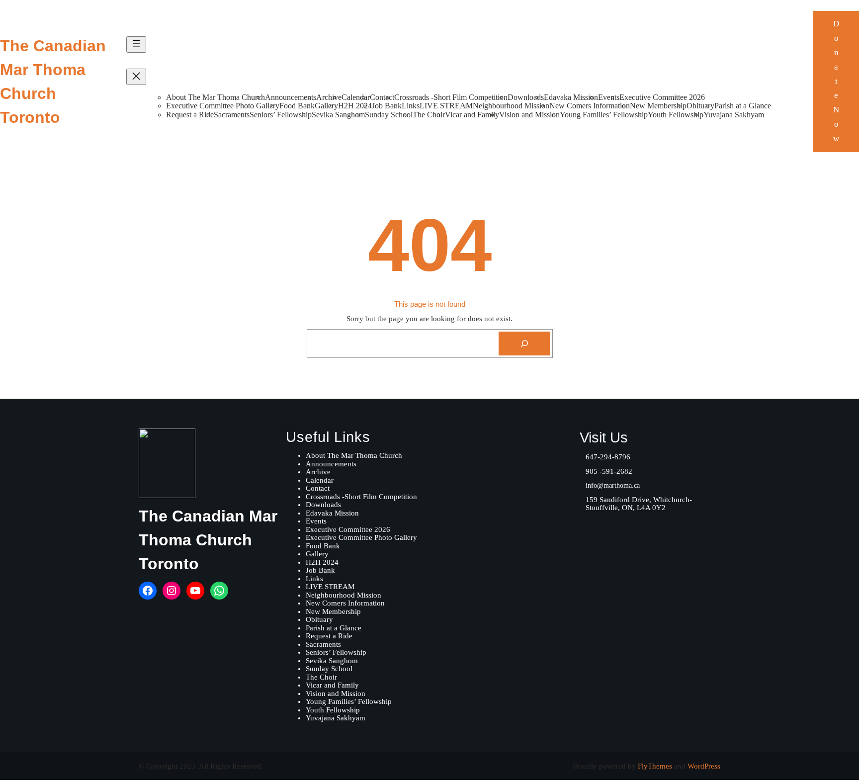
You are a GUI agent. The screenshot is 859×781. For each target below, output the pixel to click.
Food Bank (297, 105)
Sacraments (232, 114)
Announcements (290, 97)
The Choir (429, 114)
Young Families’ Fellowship (604, 114)
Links (411, 105)
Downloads (526, 97)
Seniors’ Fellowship (281, 114)
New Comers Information (589, 105)
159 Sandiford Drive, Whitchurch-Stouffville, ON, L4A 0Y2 (639, 504)
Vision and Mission (529, 114)
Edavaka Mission (571, 97)
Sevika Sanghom (338, 114)
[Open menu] (136, 44)
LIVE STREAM (446, 105)
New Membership (658, 105)
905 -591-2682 (609, 471)
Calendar (356, 97)
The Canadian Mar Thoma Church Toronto (208, 540)
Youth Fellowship (675, 114)
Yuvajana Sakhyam (733, 114)
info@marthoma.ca (613, 485)
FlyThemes (655, 766)
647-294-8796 (608, 457)
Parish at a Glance (742, 105)
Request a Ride (190, 114)
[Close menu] (136, 77)
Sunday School (389, 114)
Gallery (326, 105)
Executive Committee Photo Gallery (222, 105)
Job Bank (387, 105)
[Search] (524, 343)
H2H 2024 (355, 105)
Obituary (700, 105)
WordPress (703, 766)
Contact (382, 97)
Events (608, 97)
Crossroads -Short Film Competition (451, 97)
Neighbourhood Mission (511, 105)
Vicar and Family (472, 114)
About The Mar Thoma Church (215, 97)
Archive (329, 97)
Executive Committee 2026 (662, 97)
